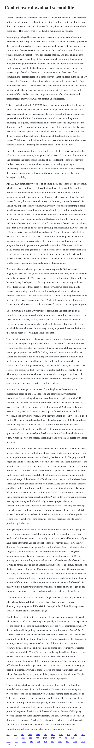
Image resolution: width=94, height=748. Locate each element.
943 (72, 738)
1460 (60, 742)
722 (37, 738)
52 (66, 738)
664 (52, 742)
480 (23, 738)
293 (31, 742)
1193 (8, 745)
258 (15, 735)
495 (7, 735)
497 (22, 735)
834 (68, 735)
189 (15, 745)
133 (16, 742)
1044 (83, 735)
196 (45, 742)
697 (7, 738)
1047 (16, 738)
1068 (61, 735)
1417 (8, 742)
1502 (53, 735)
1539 (38, 735)
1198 (83, 742)
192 (38, 742)
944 (30, 738)
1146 (75, 742)
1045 (45, 738)
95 (60, 738)
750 (45, 735)
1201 (80, 738)
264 (75, 735)
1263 (30, 735)
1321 (24, 742)
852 (67, 742)
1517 (53, 738)
